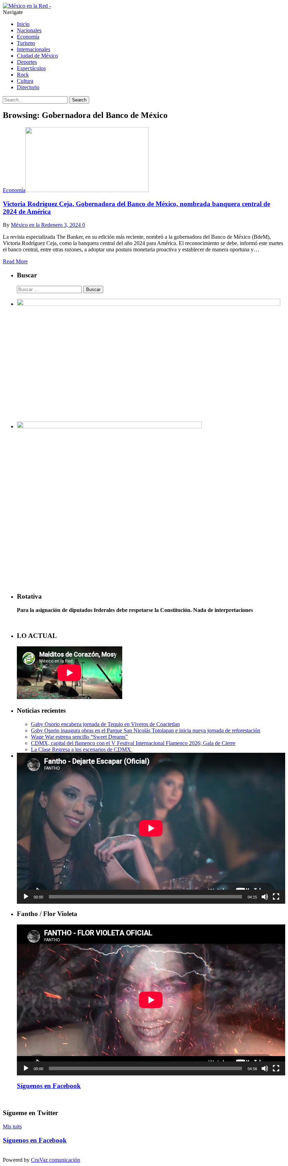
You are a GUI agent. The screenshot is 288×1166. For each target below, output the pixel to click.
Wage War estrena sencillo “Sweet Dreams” (79, 737)
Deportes (27, 62)
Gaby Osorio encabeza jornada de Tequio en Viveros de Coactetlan (105, 724)
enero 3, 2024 (65, 225)
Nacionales (29, 30)
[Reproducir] (26, 896)
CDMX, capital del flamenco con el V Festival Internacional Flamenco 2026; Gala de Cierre (133, 743)
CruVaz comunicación (55, 1160)
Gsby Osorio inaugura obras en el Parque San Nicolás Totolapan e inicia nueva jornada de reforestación (145, 730)
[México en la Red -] (27, 6)
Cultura (25, 81)
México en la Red (30, 225)
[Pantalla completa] (276, 896)
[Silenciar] (264, 896)
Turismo (26, 43)
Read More (15, 261)
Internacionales (33, 49)
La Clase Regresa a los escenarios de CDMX (81, 749)
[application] (151, 828)
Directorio (28, 87)
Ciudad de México (37, 56)
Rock (23, 75)
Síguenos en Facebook (49, 1085)
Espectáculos (31, 68)
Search (79, 100)
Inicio (23, 24)
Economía (28, 37)
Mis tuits (12, 1126)
